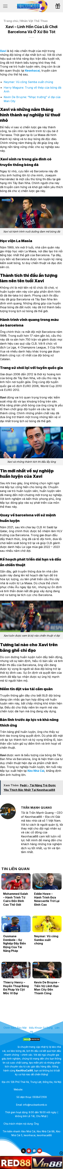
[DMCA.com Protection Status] (31, 1039)
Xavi (3, 51)
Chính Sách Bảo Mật (15, 1027)
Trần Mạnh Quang (49, 1123)
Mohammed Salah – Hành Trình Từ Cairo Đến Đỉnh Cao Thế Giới (15, 899)
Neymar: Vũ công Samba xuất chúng (28, 82)
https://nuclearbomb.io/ (37, 1089)
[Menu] (5, 6)
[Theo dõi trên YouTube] (39, 1150)
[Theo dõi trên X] (23, 1150)
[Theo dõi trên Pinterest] (28, 1150)
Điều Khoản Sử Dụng (40, 1027)
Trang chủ (11, 21)
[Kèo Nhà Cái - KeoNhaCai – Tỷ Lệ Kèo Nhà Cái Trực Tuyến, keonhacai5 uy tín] (31, 6)
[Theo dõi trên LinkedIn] (34, 1150)
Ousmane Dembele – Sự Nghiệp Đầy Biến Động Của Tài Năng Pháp (14, 943)
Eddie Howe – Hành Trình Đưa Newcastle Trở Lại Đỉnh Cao (46, 899)
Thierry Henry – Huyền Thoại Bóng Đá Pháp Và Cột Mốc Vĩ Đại (16, 988)
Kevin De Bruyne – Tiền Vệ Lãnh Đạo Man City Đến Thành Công (46, 988)
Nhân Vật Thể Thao (34, 21)
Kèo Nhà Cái (35, 770)
